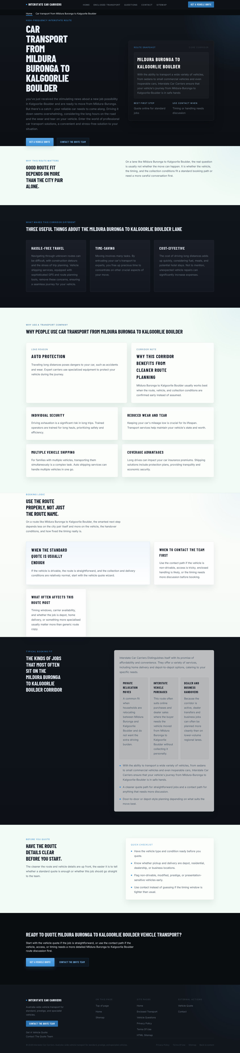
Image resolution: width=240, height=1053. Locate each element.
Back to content (207, 1045)
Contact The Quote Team (42, 1023)
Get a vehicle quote (39, 142)
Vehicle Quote (185, 1005)
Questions (130, 5)
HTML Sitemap (145, 1035)
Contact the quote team (73, 142)
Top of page (102, 1005)
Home (86, 5)
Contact (146, 5)
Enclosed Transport (107, 5)
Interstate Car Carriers (45, 1000)
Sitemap (162, 5)
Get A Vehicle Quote (201, 4)
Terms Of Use (144, 1029)
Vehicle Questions (146, 1017)
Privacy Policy (144, 1023)
